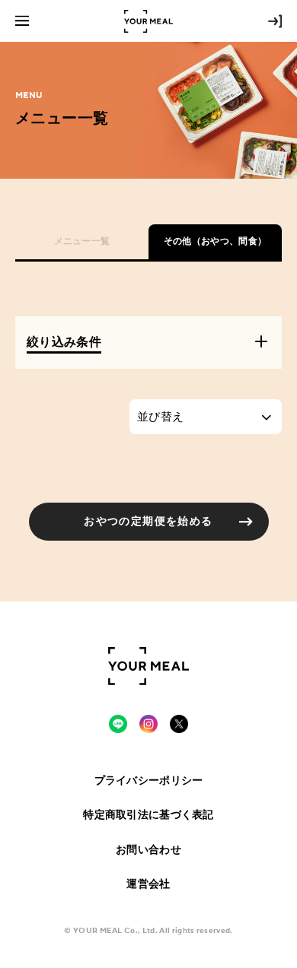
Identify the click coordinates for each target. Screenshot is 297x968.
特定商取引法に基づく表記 (148, 814)
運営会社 (148, 884)
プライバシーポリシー (148, 780)
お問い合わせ (148, 849)
